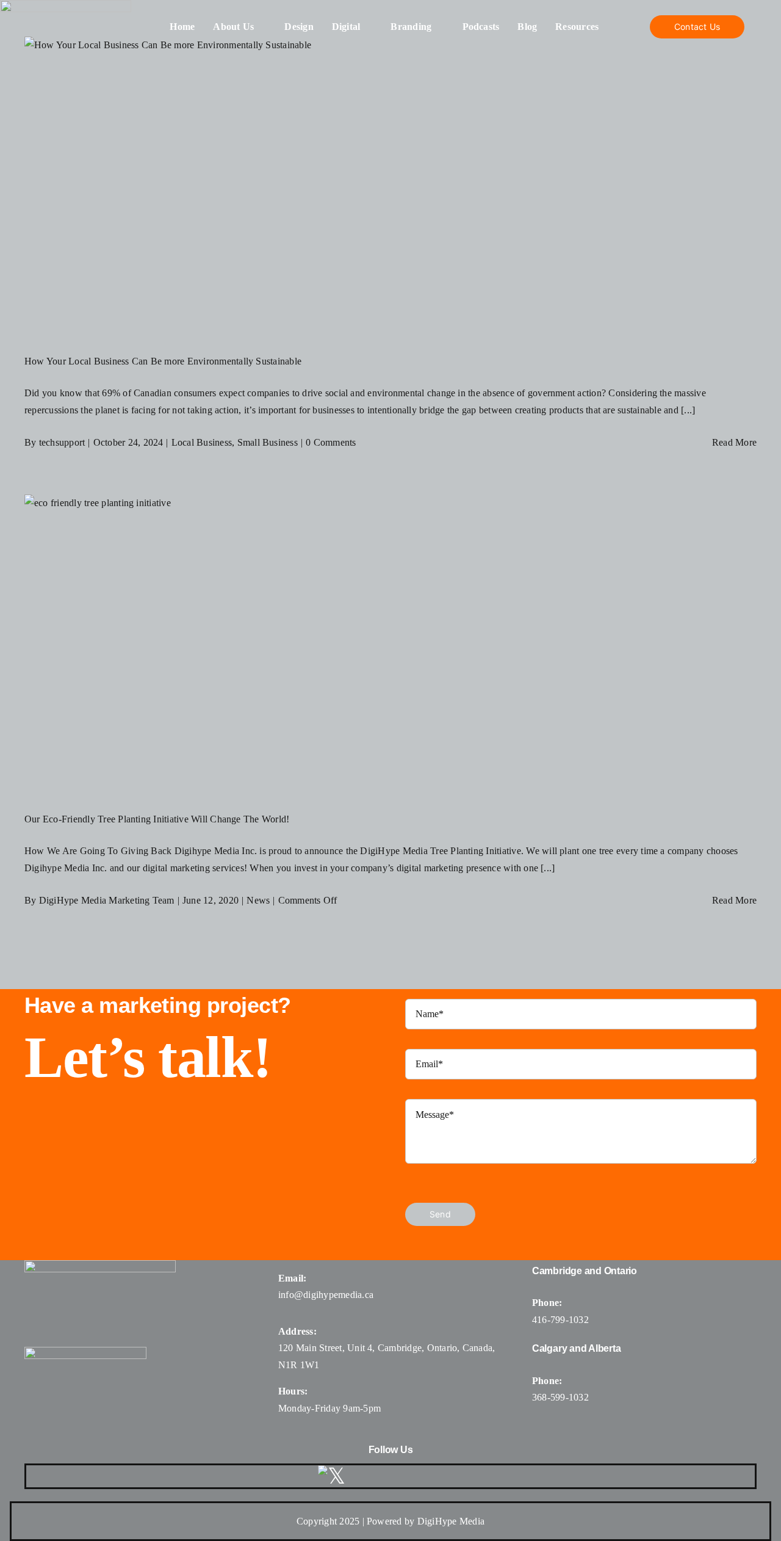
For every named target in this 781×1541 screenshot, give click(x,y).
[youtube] (425, 1476)
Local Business (201, 442)
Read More (734, 442)
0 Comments (331, 442)
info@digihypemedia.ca (325, 1294)
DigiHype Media (450, 1521)
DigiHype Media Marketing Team (107, 900)
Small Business (267, 442)
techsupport (62, 442)
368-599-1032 (560, 1397)
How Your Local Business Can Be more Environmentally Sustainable (162, 361)
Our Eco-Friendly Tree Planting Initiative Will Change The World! (156, 819)
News (258, 900)
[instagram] (395, 1476)
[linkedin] (454, 1476)
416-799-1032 (560, 1319)
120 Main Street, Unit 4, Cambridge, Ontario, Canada (385, 1348)
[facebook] (366, 1476)
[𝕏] (331, 1476)
